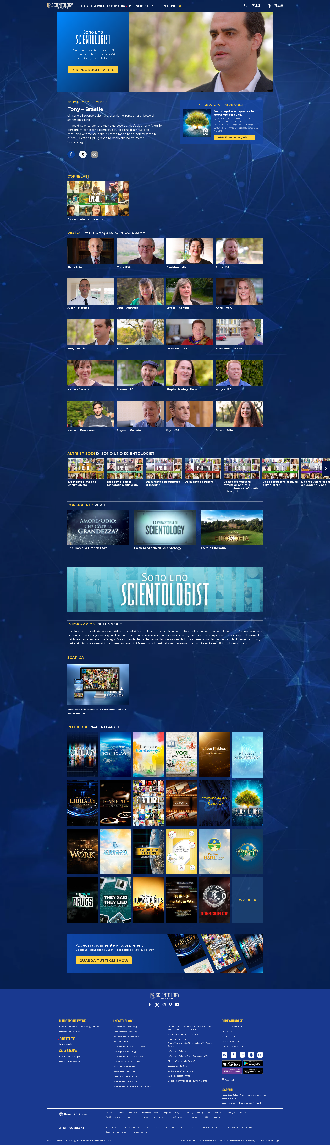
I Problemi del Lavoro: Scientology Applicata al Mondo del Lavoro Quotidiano (190, 1027)
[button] (4, 468)
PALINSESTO (142, 6)
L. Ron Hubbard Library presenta (129, 1056)
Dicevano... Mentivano (179, 1065)
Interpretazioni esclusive (125, 1076)
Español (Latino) (171, 1112)
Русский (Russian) (177, 1117)
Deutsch (133, 1112)
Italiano (243, 1112)
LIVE (130, 6)
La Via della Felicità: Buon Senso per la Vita (188, 1056)
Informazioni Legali (270, 1140)
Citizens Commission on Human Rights (187, 1080)
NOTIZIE (156, 6)
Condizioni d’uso (189, 1140)
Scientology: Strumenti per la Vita (184, 1034)
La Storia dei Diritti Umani (180, 1070)
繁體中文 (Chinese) (212, 1117)
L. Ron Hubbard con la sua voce (129, 1046)
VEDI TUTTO (247, 899)
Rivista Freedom (140, 1132)
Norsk (145, 1117)
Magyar (231, 1112)
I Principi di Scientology (124, 1051)
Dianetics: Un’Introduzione (126, 1061)
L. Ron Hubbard (152, 1127)
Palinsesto (66, 1044)
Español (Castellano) (193, 1112)
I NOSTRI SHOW (116, 6)
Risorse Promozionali (69, 1061)
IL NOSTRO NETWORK (92, 6)
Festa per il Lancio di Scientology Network (79, 1026)
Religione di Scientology (116, 1132)
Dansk (121, 1112)
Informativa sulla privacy (242, 1140)
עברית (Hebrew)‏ (215, 1112)
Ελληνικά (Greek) (150, 1112)
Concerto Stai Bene (177, 1039)
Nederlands (132, 1117)
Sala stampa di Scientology (239, 1127)
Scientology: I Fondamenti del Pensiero (132, 1086)
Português (158, 1117)
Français (230, 1117)
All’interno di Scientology (125, 1026)
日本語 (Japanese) (113, 1117)
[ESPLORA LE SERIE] (82, 754)
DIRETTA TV (67, 1038)
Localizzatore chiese (173, 1127)
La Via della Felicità (177, 1051)
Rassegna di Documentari (126, 1071)
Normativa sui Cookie (214, 1140)
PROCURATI (173, 6)
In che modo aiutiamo (212, 1127)
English (108, 1112)
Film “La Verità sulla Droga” (181, 1061)
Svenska (195, 1117)
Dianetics (192, 1127)
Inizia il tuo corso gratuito (234, 137)
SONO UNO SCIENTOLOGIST (88, 102)
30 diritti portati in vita (179, 1075)
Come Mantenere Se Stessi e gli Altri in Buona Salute (190, 1044)
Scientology (110, 1127)
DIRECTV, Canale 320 (232, 1026)
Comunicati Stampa (69, 1056)
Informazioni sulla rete (70, 1031)
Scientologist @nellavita (125, 1081)
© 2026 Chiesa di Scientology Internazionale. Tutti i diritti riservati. (80, 1140)
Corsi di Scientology (130, 1127)
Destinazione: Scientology (126, 1031)
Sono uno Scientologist (124, 1066)
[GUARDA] (247, 754)
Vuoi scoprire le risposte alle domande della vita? (234, 113)
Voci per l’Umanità (122, 1041)
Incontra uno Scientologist (126, 1036)
